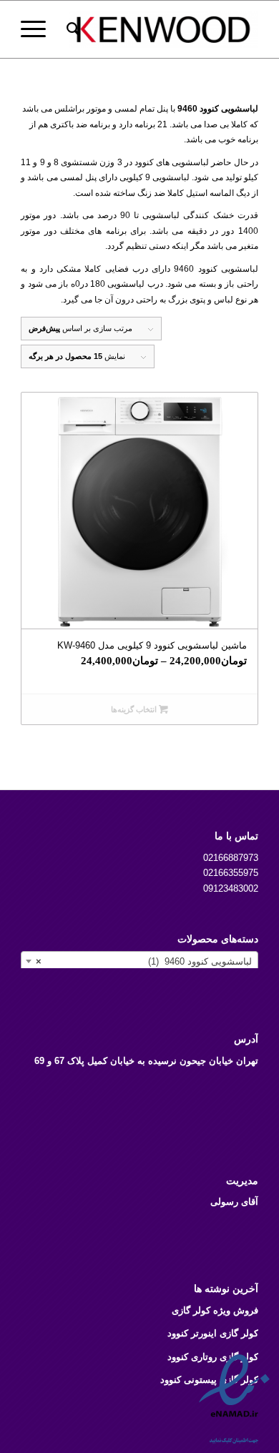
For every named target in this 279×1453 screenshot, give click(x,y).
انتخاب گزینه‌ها (135, 709)
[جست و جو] (71, 29)
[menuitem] (71, 29)
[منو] (38, 29)
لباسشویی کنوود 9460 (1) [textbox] (144, 961)
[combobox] (139, 961)
